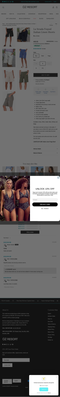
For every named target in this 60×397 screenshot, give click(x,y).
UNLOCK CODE (45, 204)
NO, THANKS (45, 208)
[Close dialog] (58, 178)
